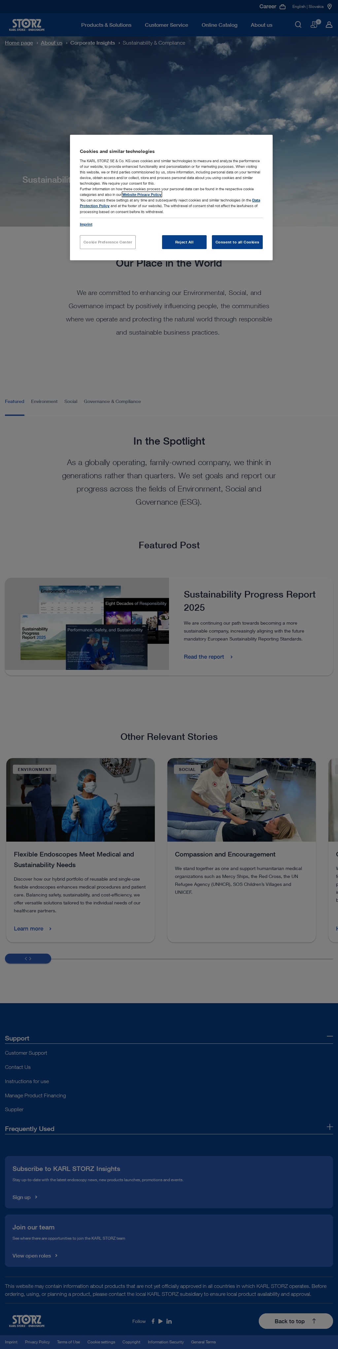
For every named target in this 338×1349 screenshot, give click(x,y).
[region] (171, 197)
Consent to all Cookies (237, 242)
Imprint (86, 224)
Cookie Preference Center (108, 242)
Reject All (184, 242)
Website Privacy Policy (141, 194)
